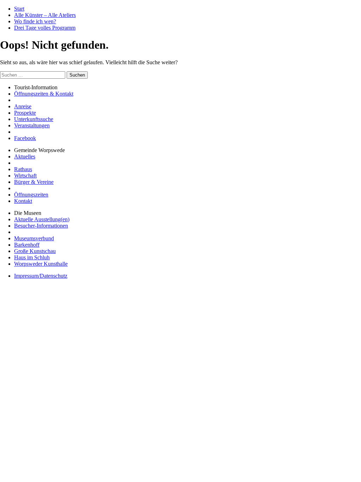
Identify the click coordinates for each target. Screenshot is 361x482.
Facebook (25, 138)
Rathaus (23, 169)
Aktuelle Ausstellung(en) (41, 219)
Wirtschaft (25, 176)
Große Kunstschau (35, 251)
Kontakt (23, 201)
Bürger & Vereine (34, 182)
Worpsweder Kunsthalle (41, 264)
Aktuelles (24, 156)
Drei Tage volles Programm (44, 28)
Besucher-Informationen (41, 226)
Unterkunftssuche (33, 119)
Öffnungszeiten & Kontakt (43, 94)
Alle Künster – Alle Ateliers (45, 15)
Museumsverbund (34, 238)
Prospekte (25, 113)
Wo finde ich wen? (35, 21)
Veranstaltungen (32, 125)
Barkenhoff (26, 245)
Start (19, 9)
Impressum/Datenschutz (40, 276)
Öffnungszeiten (31, 195)
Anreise (22, 106)
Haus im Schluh (32, 257)
